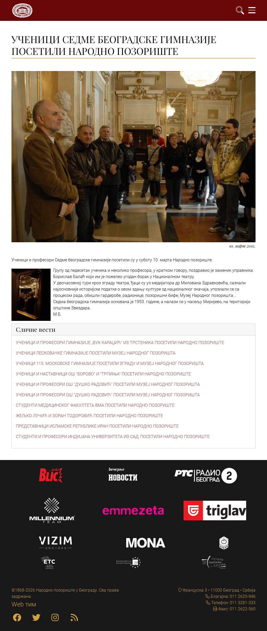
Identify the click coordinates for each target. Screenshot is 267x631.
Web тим (23, 604)
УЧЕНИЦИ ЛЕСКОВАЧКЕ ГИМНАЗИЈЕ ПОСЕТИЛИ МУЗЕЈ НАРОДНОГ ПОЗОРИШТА (95, 353)
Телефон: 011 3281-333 (233, 602)
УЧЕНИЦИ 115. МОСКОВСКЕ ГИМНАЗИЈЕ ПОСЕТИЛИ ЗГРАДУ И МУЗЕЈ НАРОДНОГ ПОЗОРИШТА (110, 363)
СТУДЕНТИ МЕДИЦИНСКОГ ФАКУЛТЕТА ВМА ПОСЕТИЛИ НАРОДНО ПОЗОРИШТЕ (95, 405)
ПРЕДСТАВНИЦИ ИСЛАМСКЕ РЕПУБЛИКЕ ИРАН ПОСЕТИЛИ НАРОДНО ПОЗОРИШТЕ (97, 426)
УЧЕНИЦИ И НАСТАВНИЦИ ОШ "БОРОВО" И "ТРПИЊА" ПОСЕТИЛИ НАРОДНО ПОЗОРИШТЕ (103, 373)
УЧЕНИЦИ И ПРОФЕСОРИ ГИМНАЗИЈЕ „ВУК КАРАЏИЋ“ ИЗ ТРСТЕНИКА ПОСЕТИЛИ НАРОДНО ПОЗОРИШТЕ (120, 342)
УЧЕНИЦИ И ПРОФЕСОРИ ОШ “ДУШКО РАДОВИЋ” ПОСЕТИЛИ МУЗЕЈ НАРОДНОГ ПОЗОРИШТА (108, 384)
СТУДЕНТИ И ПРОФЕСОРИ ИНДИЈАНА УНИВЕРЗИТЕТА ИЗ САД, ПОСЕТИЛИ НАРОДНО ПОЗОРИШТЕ (113, 436)
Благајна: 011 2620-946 (233, 596)
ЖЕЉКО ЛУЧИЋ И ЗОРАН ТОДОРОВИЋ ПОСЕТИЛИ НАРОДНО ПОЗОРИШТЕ (89, 415)
